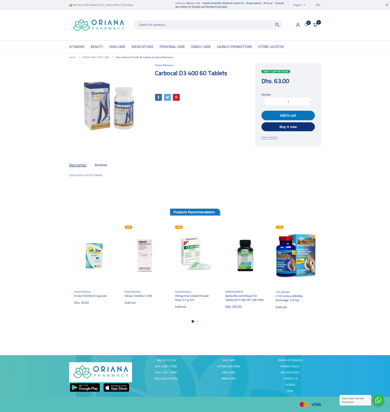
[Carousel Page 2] (197, 321)
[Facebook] (158, 97)
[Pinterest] (176, 97)
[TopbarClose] (387, 5)
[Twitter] (167, 97)
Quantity (266, 94)
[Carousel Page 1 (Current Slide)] (193, 321)
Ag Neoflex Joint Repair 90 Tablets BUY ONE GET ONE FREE (244, 297)
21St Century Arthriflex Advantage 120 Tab (289, 298)
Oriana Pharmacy (164, 65)
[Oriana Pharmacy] (98, 25)
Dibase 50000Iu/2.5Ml (138, 295)
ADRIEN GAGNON (234, 291)
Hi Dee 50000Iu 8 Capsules (90, 295)
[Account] (298, 25)
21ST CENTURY (283, 292)
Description (78, 165)
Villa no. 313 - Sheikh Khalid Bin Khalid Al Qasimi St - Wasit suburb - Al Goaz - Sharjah (235, 3)
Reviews (101, 165)
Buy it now (288, 127)
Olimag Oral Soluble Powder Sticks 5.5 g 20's (192, 297)
